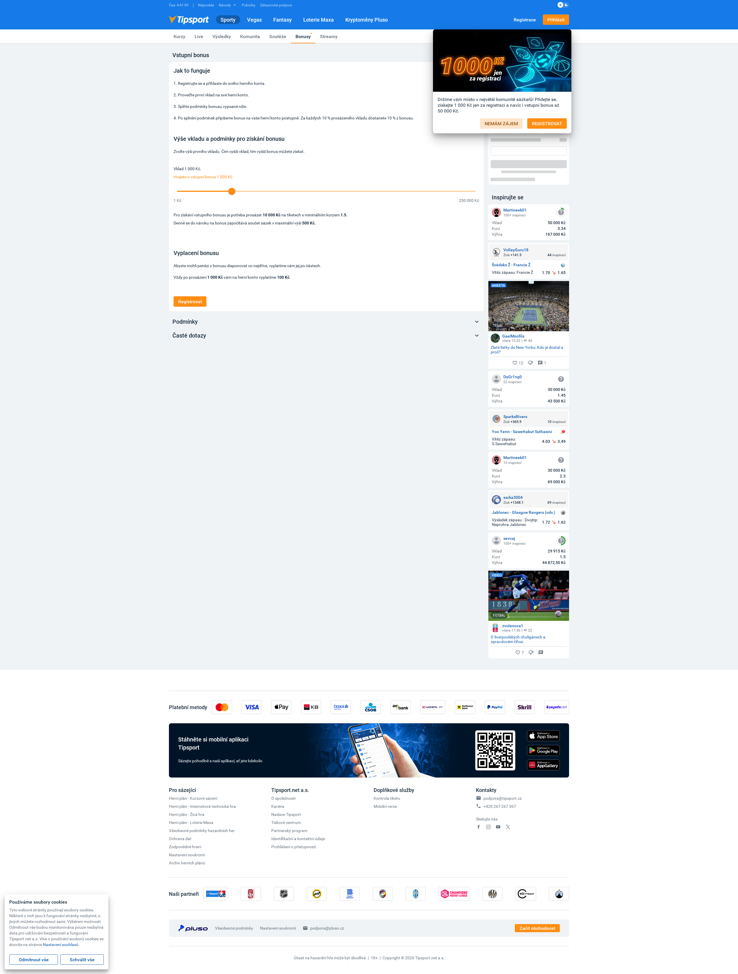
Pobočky (248, 5)
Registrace (525, 19)
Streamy (329, 36)
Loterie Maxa (318, 19)
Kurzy (179, 36)
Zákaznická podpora (276, 5)
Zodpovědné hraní (185, 846)
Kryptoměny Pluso (366, 19)
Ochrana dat (180, 838)
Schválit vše (82, 959)
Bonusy (303, 36)
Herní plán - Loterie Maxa (191, 822)
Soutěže (277, 36)
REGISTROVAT (547, 123)
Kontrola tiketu (387, 798)
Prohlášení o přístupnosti (293, 846)
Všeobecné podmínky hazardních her (202, 830)
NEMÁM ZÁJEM (501, 123)
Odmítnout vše (34, 959)
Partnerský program (289, 830)
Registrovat (190, 301)
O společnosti (283, 798)
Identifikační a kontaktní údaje (298, 838)
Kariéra (277, 806)
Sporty (228, 19)
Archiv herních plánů (187, 863)
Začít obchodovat (537, 928)
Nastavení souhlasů (60, 944)
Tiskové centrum (286, 822)
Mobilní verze (385, 806)
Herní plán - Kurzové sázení (193, 798)
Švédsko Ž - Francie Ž (511, 265)
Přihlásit (555, 19)
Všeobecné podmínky (234, 928)
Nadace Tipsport (286, 814)
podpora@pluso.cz (327, 928)
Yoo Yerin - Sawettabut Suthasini (522, 431)
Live (199, 36)
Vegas (254, 19)
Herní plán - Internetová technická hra (202, 806)
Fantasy (282, 19)
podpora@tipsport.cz (502, 798)
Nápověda (206, 5)
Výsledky (221, 36)
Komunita (250, 36)
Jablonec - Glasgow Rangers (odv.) (523, 512)
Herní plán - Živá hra (186, 814)
